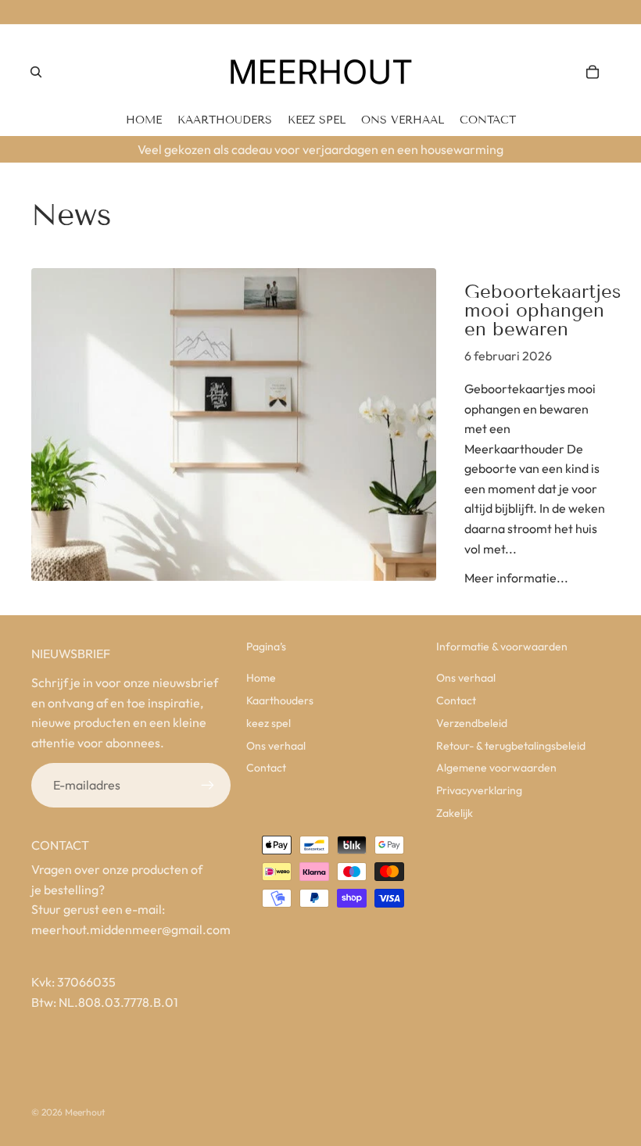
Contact (266, 768)
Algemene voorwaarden (496, 768)
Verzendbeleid (471, 723)
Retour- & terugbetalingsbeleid (510, 746)
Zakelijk (454, 813)
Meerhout (85, 1112)
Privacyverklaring (479, 790)
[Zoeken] (36, 72)
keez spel (268, 723)
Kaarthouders (279, 700)
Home (261, 678)
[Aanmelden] (208, 785)
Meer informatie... (516, 578)
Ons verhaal (276, 746)
